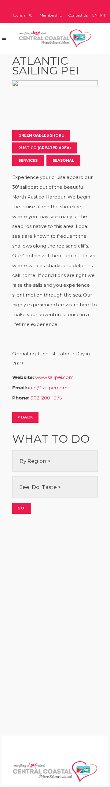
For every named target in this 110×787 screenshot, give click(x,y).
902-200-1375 (46, 398)
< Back (25, 417)
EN (94, 15)
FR (102, 15)
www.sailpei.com (54, 377)
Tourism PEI (23, 15)
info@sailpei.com (48, 388)
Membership (51, 15)
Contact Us (78, 15)
